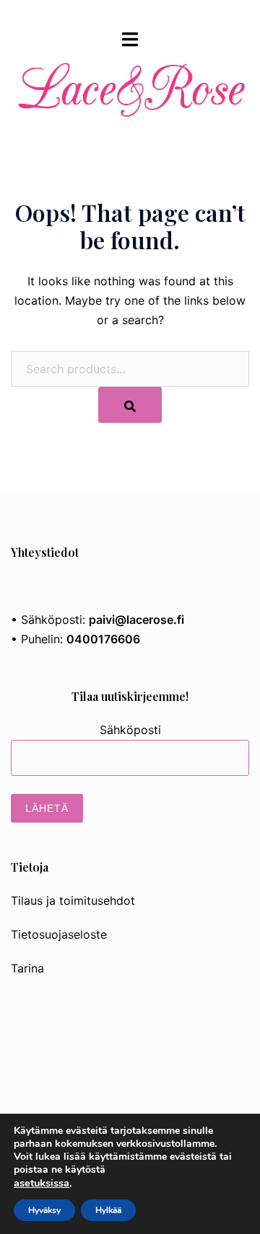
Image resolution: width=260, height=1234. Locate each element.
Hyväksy (44, 1210)
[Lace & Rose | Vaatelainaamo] (130, 80)
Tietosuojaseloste (59, 934)
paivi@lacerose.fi (136, 619)
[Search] (130, 405)
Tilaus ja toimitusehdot (73, 900)
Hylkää (108, 1210)
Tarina (27, 968)
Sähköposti (130, 730)
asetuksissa (41, 1182)
